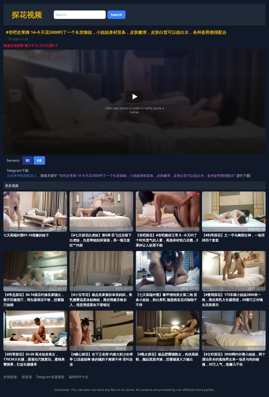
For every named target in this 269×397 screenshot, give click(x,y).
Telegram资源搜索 (50, 377)
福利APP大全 (78, 377)
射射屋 (27, 377)
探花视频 (27, 14)
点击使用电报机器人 (22, 175)
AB (39, 160)
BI (27, 160)
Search (116, 14)
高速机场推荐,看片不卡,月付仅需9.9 (30, 45)
